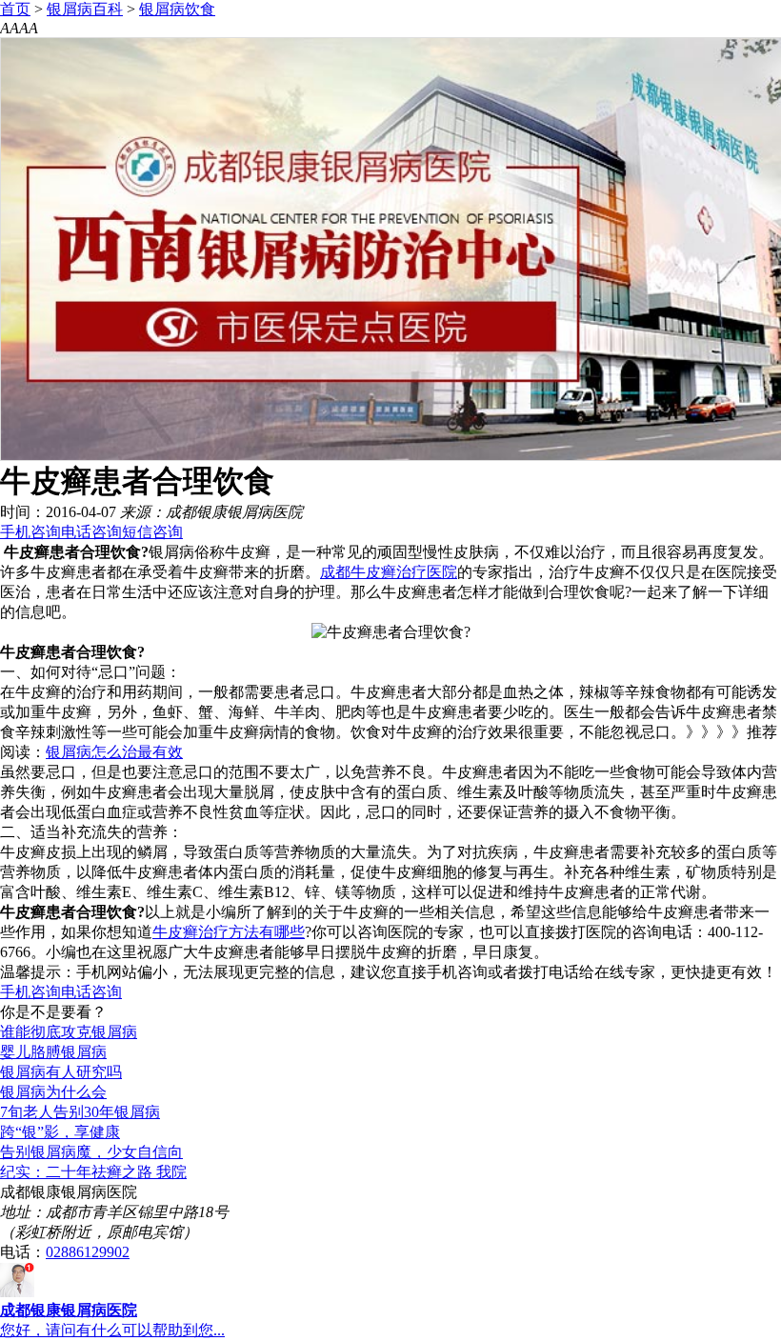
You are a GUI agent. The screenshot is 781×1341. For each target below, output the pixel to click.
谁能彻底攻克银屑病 (68, 1032)
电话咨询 (91, 532)
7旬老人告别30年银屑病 (80, 1112)
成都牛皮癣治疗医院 (388, 572)
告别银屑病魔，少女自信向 (91, 1152)
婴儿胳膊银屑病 (53, 1052)
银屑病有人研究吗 (61, 1072)
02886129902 (88, 1252)
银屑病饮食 (177, 9)
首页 (15, 9)
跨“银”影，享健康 (60, 1132)
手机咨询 (30, 532)
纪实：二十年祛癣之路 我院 (93, 1172)
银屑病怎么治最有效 (114, 752)
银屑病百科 (85, 9)
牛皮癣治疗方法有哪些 (228, 932)
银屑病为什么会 (53, 1092)
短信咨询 (152, 532)
